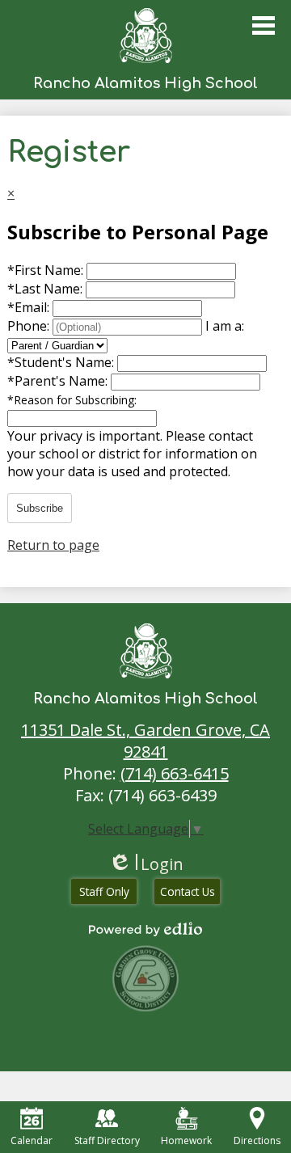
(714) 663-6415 (174, 773)
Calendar (32, 1140)
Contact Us (187, 891)
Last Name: (46, 289)
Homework (186, 1140)
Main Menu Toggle (263, 25)
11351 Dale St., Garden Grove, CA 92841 (145, 740)
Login (145, 864)
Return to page (53, 545)
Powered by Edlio (145, 929)
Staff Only (104, 891)
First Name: (46, 270)
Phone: (30, 326)
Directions (257, 1140)
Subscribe (39, 508)
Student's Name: (62, 362)
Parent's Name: (59, 381)
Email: (30, 307)
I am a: (224, 326)
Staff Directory (107, 1140)
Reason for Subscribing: (72, 400)
